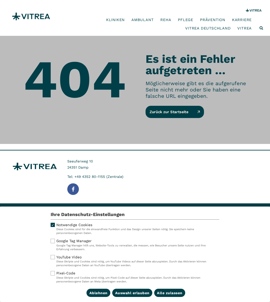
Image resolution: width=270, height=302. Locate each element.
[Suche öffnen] (261, 28)
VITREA (244, 28)
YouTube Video (131, 261)
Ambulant (142, 20)
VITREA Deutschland (208, 28)
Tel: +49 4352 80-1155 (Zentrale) (95, 176)
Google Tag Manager (131, 245)
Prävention (212, 20)
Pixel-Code (128, 277)
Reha (165, 20)
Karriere (242, 20)
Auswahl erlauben (132, 293)
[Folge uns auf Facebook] (73, 189)
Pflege (185, 20)
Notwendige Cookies (125, 229)
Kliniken (115, 20)
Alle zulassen (169, 293)
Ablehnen (98, 293)
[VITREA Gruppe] (254, 10)
